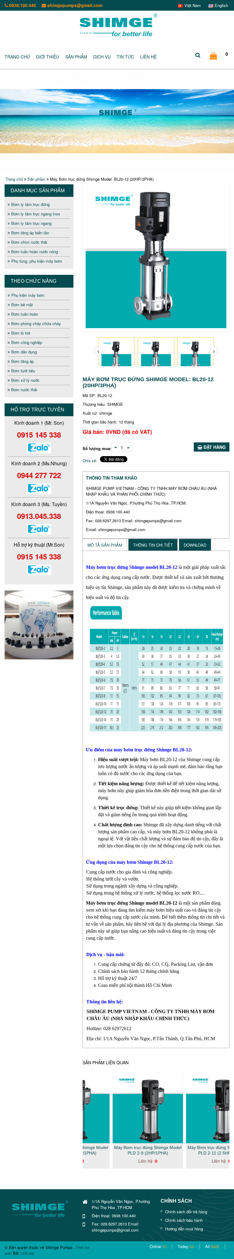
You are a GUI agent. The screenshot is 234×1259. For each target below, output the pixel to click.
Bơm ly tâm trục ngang (31, 223)
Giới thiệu (47, 57)
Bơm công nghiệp (26, 342)
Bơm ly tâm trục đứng (30, 204)
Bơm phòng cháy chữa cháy (36, 323)
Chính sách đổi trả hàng (186, 1212)
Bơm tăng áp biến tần (30, 233)
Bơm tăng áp (22, 361)
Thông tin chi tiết (153, 545)
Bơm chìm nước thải (29, 242)
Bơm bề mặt (22, 304)
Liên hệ (148, 57)
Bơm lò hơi (20, 333)
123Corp (27, 1253)
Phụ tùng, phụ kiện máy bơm (36, 261)
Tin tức (125, 57)
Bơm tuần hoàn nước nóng (34, 251)
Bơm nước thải (24, 389)
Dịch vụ (102, 57)
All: (212, 1246)
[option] (39, 624)
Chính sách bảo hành (184, 1220)
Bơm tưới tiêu (23, 371)
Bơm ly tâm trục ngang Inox (35, 214)
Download (195, 545)
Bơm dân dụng (24, 352)
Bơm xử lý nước (25, 380)
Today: (186, 1246)
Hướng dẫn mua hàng (184, 1229)
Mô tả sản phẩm (104, 545)
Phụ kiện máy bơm (27, 295)
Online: (158, 1246)
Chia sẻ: (90, 460)
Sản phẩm (76, 57)
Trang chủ (17, 57)
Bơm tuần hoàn (24, 314)
